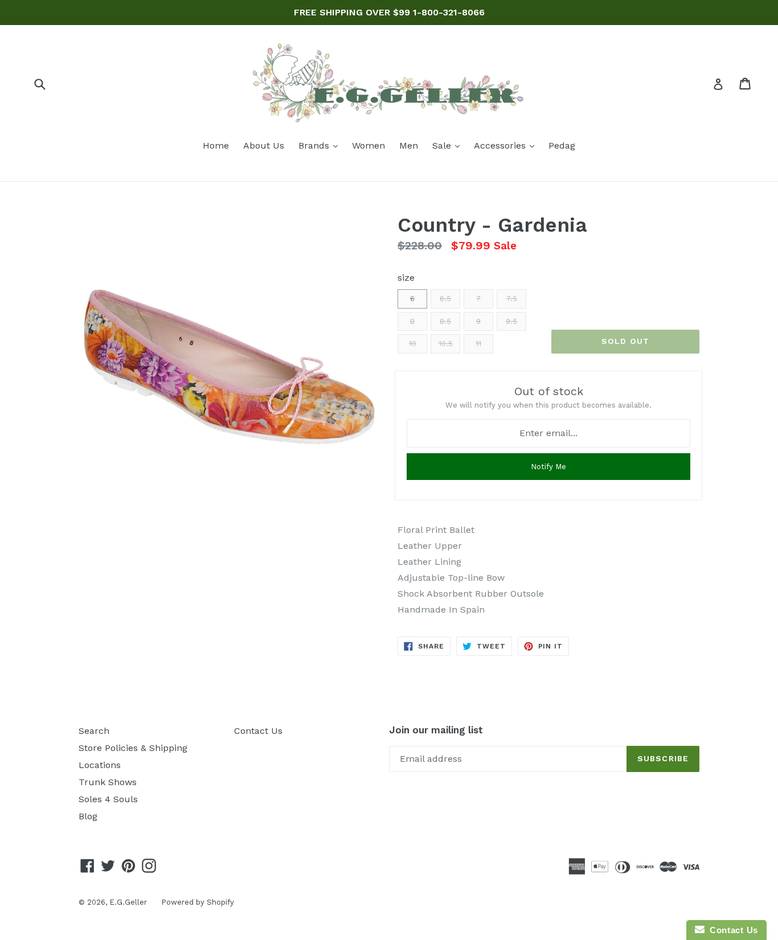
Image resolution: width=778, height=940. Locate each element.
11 (478, 343)
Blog (88, 816)
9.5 (511, 321)
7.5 (511, 298)
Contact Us (258, 730)
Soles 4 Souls (108, 799)
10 (412, 343)
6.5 (445, 298)
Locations (100, 765)
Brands (320, 145)
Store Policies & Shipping (133, 747)
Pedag (561, 145)
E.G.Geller (128, 902)
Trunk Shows (108, 782)
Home (216, 145)
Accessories (507, 145)
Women (368, 145)
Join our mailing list (436, 730)
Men (408, 145)
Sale (448, 145)
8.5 (445, 321)
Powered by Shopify (197, 902)
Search (94, 730)
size (406, 277)
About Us (263, 145)
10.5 (446, 343)
